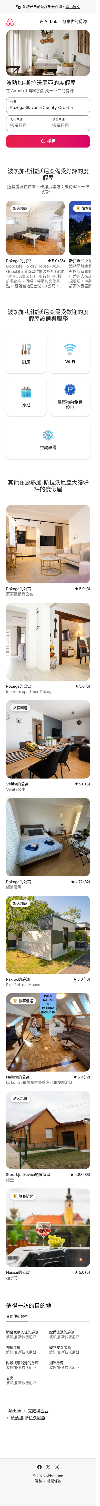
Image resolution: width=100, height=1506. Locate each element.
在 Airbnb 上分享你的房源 (63, 21)
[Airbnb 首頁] (10, 22)
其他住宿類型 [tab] (17, 1316)
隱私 (38, 1481)
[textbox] (27, 126)
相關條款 (54, 1481)
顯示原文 (73, 6)
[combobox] (48, 108)
